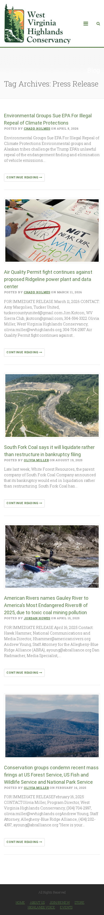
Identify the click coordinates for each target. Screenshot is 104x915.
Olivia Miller (36, 460)
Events (66, 907)
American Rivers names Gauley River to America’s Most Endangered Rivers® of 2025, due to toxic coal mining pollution (46, 605)
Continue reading (22, 177)
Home (20, 902)
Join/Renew (60, 902)
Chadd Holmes (37, 128)
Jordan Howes (37, 618)
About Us (37, 902)
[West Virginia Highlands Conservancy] (37, 23)
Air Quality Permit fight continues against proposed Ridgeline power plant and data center (48, 279)
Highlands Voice (41, 907)
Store (80, 902)
